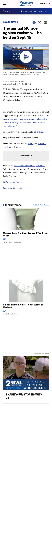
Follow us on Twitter (12, 181)
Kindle (10, 146)
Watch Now (44, 4)
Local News (10, 22)
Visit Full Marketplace (40, 205)
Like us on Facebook (12, 187)
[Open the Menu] (4, 4)
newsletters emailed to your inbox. (29, 165)
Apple (30, 143)
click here (38, 131)
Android (42, 143)
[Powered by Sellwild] (45, 353)
